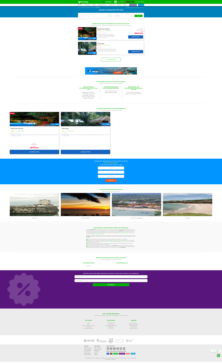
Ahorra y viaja (113, 359)
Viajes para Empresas (97, 349)
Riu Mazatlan (111, 324)
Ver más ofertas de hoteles (111, 59)
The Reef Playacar (133, 327)
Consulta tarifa (136, 51)
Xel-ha (88, 324)
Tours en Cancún (87, 351)
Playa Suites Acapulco (134, 328)
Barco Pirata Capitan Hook (88, 328)
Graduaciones (96, 350)
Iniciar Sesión (131, 1)
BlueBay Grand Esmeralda (133, 324)
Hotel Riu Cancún (111, 326)
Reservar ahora (136, 36)
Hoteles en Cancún (87, 347)
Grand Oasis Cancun (111, 322)
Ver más (104, 37)
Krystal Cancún (111, 328)
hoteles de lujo (127, 240)
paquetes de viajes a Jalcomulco (97, 233)
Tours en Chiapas (87, 353)
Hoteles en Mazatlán (87, 349)
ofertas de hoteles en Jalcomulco (125, 232)
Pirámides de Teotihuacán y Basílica (88, 325)
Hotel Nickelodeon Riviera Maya (111, 325)
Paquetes (95, 353)
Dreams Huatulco (133, 323)
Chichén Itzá (88, 327)
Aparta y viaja (107, 359)
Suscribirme (111, 284)
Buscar (138, 15)
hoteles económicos (116, 240)
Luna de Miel (96, 351)
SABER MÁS (111, 180)
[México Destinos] (84, 1)
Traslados (96, 354)
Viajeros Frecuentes (97, 347)
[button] (104, 5)
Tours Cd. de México (87, 350)
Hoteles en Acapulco (87, 354)
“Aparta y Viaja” (109, 241)
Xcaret (88, 323)
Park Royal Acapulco (133, 325)
